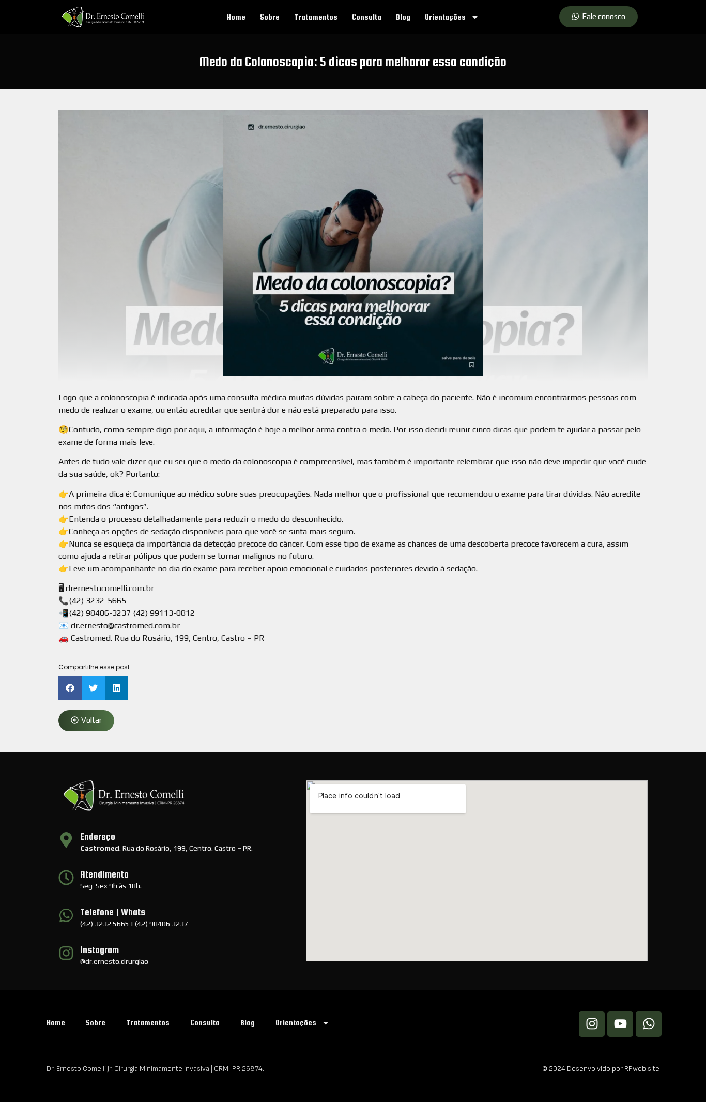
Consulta (366, 16)
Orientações (445, 16)
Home (236, 16)
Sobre (270, 16)
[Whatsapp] (649, 1024)
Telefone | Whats (112, 912)
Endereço (97, 836)
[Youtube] (620, 1024)
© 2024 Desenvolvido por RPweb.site (600, 1068)
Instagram (99, 949)
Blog (403, 16)
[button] (70, 688)
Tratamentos (315, 16)
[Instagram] (592, 1024)
